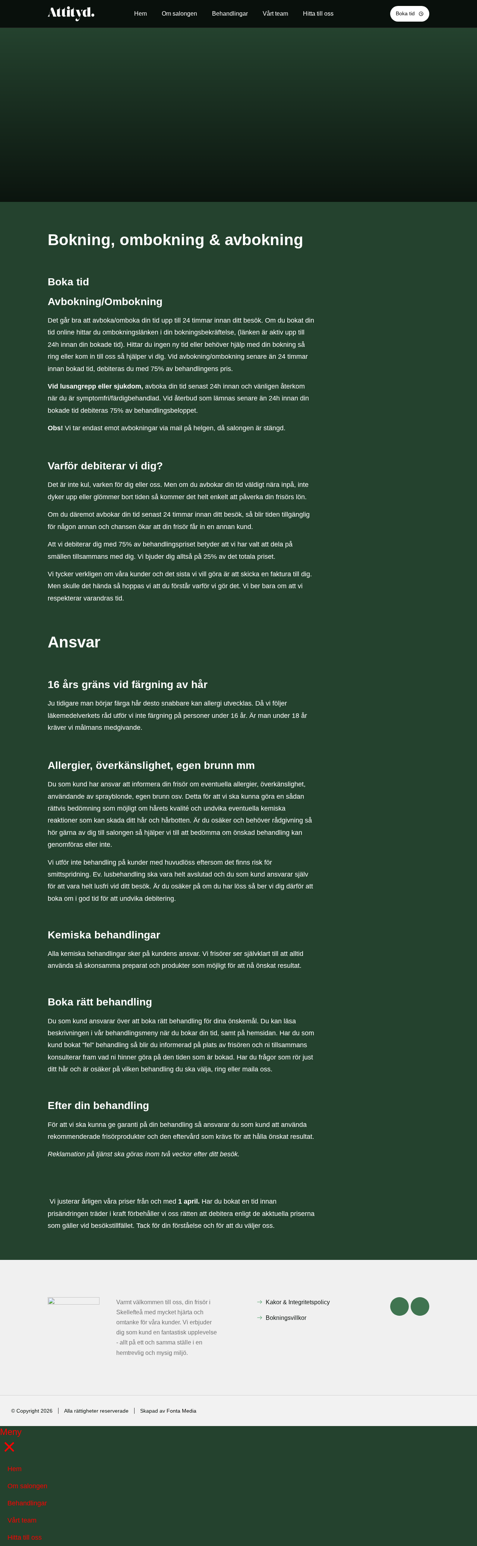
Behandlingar (230, 13)
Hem (140, 13)
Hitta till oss (318, 13)
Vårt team (275, 13)
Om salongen (179, 13)
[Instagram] (420, 1306)
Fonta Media (181, 1411)
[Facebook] (399, 1306)
